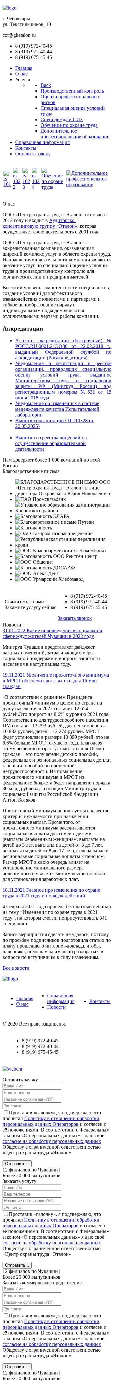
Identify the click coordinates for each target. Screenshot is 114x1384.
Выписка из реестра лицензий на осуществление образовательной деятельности (51, 443)
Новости (56, 1007)
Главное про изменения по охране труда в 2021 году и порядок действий (51, 892)
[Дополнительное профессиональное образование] (88, 184)
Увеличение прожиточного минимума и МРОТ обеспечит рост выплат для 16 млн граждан (56, 680)
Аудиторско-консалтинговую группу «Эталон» (40, 223)
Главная (24, 998)
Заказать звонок (75, 618)
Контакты (100, 1001)
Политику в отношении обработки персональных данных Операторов (51, 1121)
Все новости (16, 968)
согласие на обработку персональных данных (52, 1141)
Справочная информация (60, 998)
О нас (22, 1004)
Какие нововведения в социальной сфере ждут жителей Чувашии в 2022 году (52, 633)
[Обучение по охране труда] (53, 187)
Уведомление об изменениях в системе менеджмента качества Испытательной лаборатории (57, 409)
